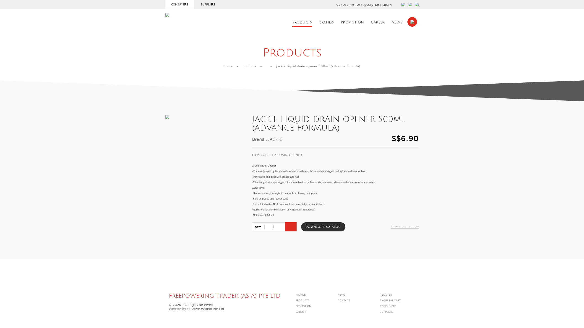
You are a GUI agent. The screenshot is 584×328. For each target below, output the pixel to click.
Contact (344, 300)
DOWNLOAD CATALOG (323, 226)
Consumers (179, 4)
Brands (326, 22)
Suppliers (208, 4)
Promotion (352, 22)
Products (302, 22)
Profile (300, 294)
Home (228, 66)
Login (387, 5)
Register (371, 5)
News (397, 22)
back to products (405, 227)
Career (377, 22)
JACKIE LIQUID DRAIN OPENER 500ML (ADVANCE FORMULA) (318, 66)
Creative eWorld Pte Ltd (205, 309)
